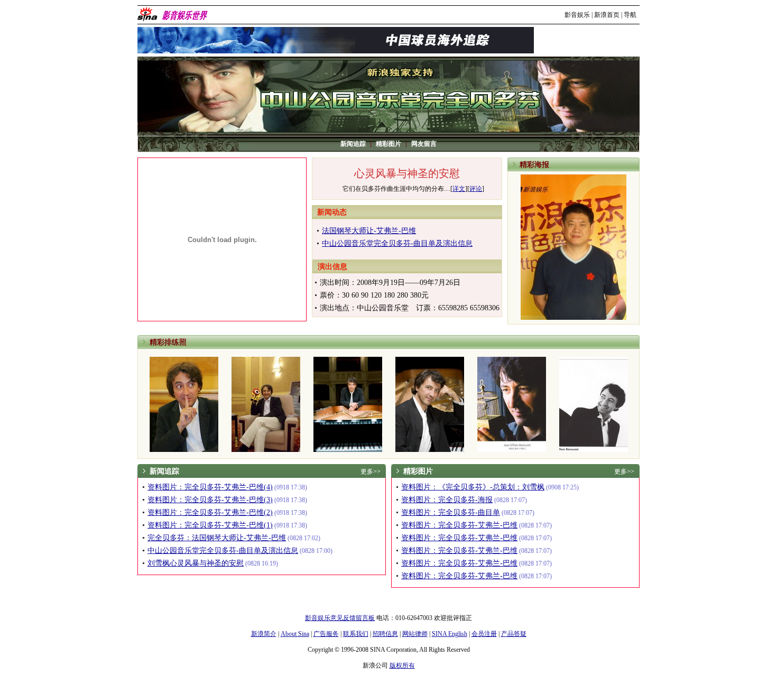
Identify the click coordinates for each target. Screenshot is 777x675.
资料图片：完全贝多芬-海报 (447, 500)
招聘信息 (385, 633)
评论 (475, 188)
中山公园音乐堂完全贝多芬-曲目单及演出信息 (397, 243)
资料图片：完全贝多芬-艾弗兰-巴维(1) (210, 525)
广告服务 (326, 633)
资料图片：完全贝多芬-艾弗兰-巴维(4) (210, 487)
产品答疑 (513, 633)
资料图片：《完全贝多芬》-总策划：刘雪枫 (472, 487)
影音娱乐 (577, 15)
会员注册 (484, 633)
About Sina (295, 633)
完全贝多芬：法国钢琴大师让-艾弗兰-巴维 (216, 538)
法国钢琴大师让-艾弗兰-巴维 (369, 231)
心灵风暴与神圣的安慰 (407, 173)
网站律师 (415, 633)
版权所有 (402, 665)
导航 (630, 15)
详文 (458, 188)
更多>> (370, 471)
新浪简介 (263, 633)
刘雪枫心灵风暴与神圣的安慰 (195, 563)
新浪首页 (606, 15)
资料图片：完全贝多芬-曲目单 (450, 512)
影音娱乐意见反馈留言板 (340, 618)
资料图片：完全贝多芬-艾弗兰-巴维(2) (210, 512)
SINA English (449, 633)
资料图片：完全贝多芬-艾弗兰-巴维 (459, 525)
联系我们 (355, 633)
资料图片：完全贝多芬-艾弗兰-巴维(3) (210, 500)
